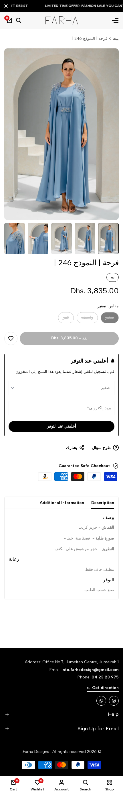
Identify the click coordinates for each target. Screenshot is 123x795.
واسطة (87, 319)
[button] (10, 338)
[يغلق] (7, 6)
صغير (108, 319)
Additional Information (62, 502)
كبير (64, 319)
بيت (115, 38)
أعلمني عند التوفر (61, 426)
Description (102, 502)
